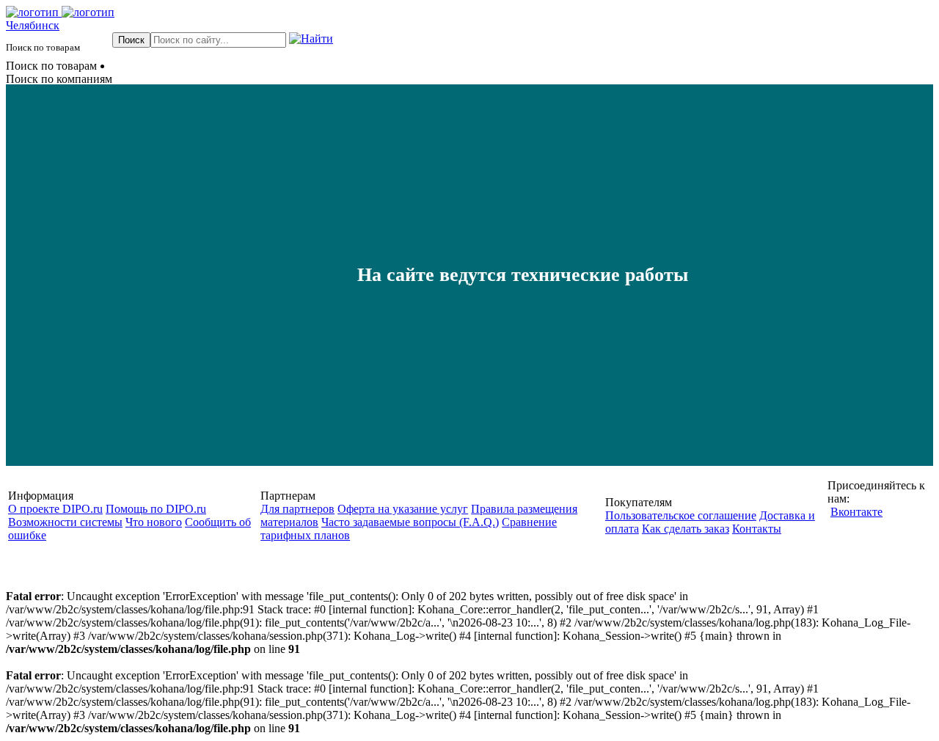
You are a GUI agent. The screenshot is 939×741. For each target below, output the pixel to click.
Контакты (756, 528)
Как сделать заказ (685, 528)
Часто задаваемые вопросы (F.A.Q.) (410, 522)
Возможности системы (65, 522)
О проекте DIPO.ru (55, 509)
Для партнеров (297, 509)
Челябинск (32, 25)
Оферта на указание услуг (402, 509)
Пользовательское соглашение (680, 515)
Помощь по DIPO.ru (156, 509)
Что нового (153, 522)
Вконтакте (856, 511)
